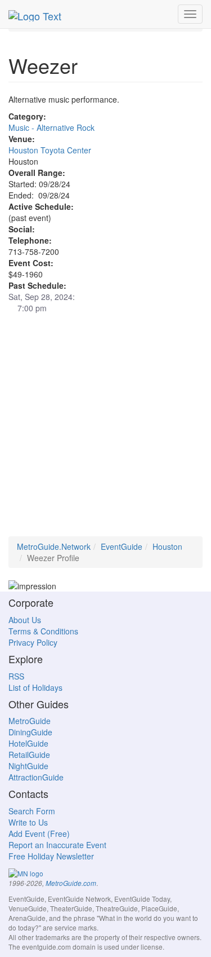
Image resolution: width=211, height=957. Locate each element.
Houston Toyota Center (49, 150)
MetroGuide (29, 720)
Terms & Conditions (43, 631)
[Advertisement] (105, 430)
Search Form (31, 811)
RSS (16, 676)
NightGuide (28, 765)
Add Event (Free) (39, 833)
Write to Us (28, 822)
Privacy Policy (32, 642)
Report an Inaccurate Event (57, 844)
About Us (24, 619)
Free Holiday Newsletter (51, 856)
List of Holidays (35, 687)
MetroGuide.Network (54, 546)
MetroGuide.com (71, 883)
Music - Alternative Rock (51, 127)
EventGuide (121, 546)
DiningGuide (30, 732)
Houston (167, 546)
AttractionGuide (36, 777)
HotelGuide (28, 743)
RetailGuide (29, 754)
